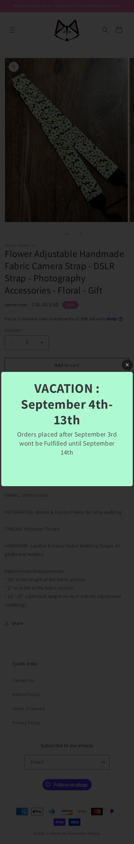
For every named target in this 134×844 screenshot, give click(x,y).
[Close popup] (127, 364)
